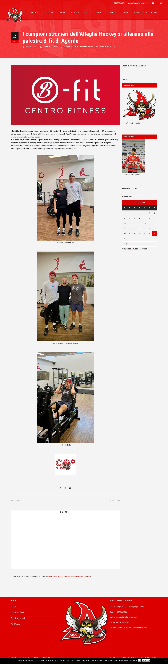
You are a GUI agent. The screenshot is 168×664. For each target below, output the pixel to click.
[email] (153, 3)
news (22, 13)
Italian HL (34, 13)
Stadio (98, 13)
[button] (139, 106)
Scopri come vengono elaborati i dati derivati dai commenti (69, 576)
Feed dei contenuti (17, 612)
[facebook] (156, 3)
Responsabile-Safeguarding (145, 13)
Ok (139, 660)
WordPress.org (16, 624)
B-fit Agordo (82, 47)
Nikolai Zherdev (105, 47)
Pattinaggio (112, 13)
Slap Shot (75, 13)
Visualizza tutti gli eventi (135, 249)
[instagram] (165, 3)
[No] (165, 661)
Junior (62, 13)
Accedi (13, 606)
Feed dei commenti (18, 618)
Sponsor (54, 47)
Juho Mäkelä (93, 47)
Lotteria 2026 (49, 13)
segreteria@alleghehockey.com (137, 3)
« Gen (126, 244)
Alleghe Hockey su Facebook (134, 66)
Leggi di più (146, 660)
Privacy (125, 13)
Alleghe (47, 47)
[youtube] (161, 3)
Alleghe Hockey (70, 47)
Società (87, 13)
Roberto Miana (31, 47)
